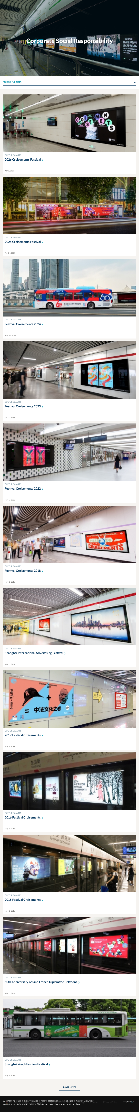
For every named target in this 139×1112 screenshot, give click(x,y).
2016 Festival (23, 817)
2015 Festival (23, 899)
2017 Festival (23, 735)
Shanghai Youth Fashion (26, 1064)
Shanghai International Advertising (34, 653)
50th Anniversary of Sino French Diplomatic (41, 982)
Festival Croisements (23, 324)
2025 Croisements (23, 242)
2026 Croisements (23, 159)
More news (69, 1087)
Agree (130, 1102)
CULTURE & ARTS (13, 155)
